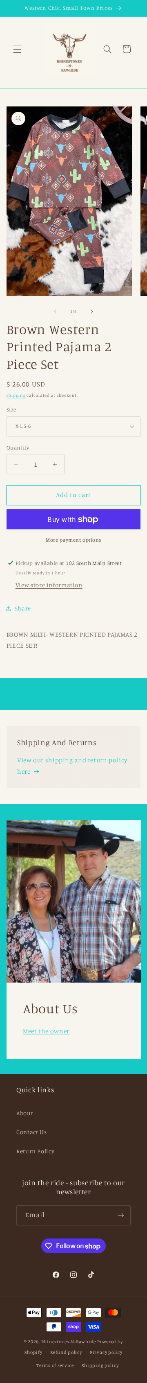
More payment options (73, 540)
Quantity (18, 447)
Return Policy (35, 1151)
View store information (49, 584)
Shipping (16, 395)
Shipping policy (100, 1365)
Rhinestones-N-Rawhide (68, 1342)
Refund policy (66, 1352)
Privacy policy (106, 1352)
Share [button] (23, 608)
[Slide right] (92, 312)
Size (11, 409)
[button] (17, 49)
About (24, 1113)
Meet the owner (46, 1031)
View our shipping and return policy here (72, 765)
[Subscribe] (120, 1215)
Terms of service (55, 1365)
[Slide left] (55, 312)
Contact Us (31, 1131)
